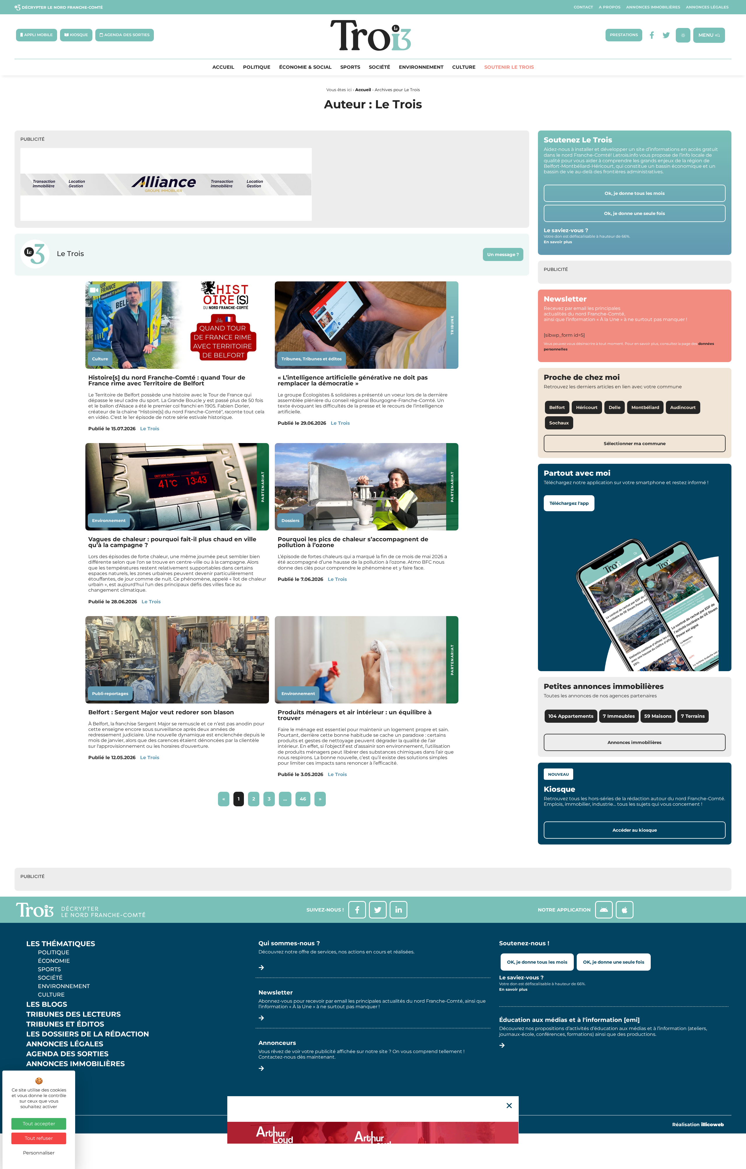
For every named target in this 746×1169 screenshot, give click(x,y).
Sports (350, 67)
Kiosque (43, 1073)
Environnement (421, 67)
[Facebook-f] (652, 35)
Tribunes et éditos (322, 359)
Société (379, 67)
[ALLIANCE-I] (166, 219)
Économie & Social (305, 67)
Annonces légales (707, 7)
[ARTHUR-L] (373, 1132)
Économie (54, 960)
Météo (39, 1083)
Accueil (223, 67)
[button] (509, 1105)
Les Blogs (46, 1004)
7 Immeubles (619, 716)
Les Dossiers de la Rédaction (87, 1034)
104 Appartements (571, 716)
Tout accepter (39, 1123)
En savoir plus (558, 241)
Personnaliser (38, 1153)
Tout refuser (39, 1138)
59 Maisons (658, 716)
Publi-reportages (110, 693)
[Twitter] (666, 35)
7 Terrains (693, 716)
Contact (583, 7)
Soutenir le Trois (509, 67)
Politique (256, 67)
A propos (609, 7)
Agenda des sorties (67, 1053)
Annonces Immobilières (653, 7)
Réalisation (698, 1124)
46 (305, 797)
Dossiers (290, 520)
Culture (464, 67)
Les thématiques (60, 943)
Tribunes (290, 359)
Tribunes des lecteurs (73, 1014)
